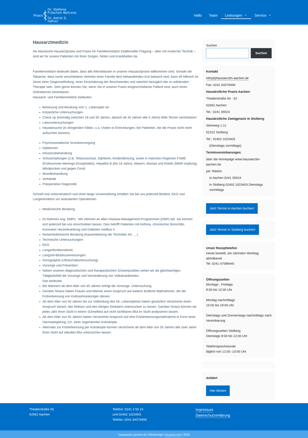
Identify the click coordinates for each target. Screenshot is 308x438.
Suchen (211, 45)
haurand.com (173, 434)
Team (213, 15)
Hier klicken (218, 390)
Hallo (198, 15)
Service (260, 15)
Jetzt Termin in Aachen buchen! (232, 208)
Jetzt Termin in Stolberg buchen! (232, 229)
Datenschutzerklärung (213, 415)
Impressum (204, 410)
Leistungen (233, 15)
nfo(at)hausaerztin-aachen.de (228, 78)
